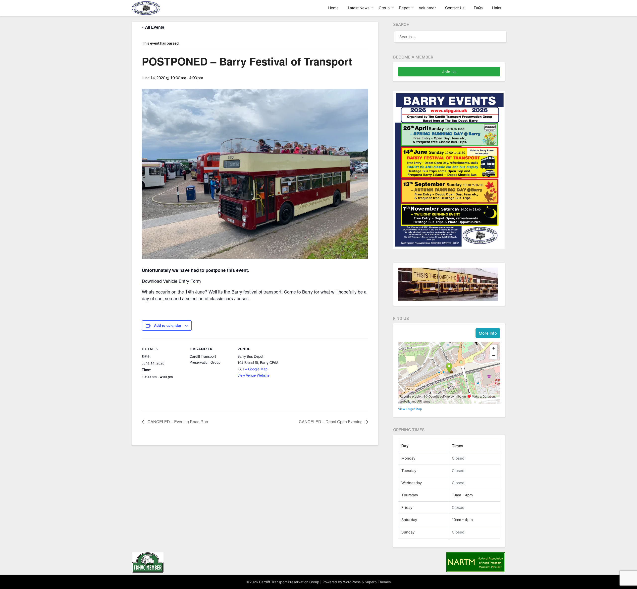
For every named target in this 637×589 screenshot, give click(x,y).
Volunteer (427, 7)
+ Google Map (256, 368)
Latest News (359, 7)
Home (333, 7)
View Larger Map (410, 409)
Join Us (449, 71)
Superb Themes (378, 582)
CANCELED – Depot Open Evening (331, 421)
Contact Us (455, 7)
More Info (488, 333)
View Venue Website (253, 375)
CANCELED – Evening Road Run (177, 421)
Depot (404, 7)
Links (496, 7)
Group (384, 7)
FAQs (478, 7)
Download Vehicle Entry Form (171, 281)
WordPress (352, 582)
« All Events (153, 27)
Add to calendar (167, 325)
